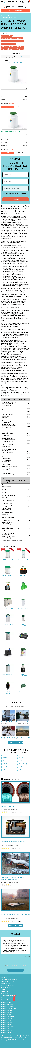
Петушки (5, 769)
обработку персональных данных (19, 195)
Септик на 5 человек (7, 41)
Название (8, 62)
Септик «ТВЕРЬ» (6, 1010)
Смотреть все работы (15, 742)
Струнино (5, 771)
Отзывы (3, 989)
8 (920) (21, 1038)
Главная (4, 16)
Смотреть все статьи (16, 925)
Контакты (4, 993)
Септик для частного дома (8, 46)
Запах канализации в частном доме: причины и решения (13, 842)
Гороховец (5, 764)
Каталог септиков (14, 16)
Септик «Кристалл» (7, 1030)
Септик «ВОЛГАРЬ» (7, 1026)
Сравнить (21, 107)
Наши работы (5, 987)
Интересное (5, 991)
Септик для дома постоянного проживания (12, 38)
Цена (3, 62)
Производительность (18, 62)
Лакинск (20, 768)
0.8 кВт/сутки (5, 49)
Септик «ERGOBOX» (7, 1006)
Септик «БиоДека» (7, 996)
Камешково (5, 757)
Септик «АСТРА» (6, 1018)
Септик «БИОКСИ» (7, 1014)
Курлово (5, 768)
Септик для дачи (20, 46)
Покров (20, 769)
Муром (20, 760)
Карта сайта (4, 1042)
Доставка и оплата (7, 985)
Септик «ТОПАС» (6, 1012)
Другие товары (6, 983)
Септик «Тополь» (7, 1024)
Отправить (15, 199)
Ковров (20, 766)
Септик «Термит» (7, 1022)
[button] (5, 965)
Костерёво (21, 758)
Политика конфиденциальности (17, 1042)
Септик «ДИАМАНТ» (7, 1020)
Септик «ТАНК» (6, 1002)
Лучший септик (12, 49)
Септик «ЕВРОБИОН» (8, 1016)
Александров (6, 755)
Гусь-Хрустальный (23, 764)
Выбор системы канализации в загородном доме (15, 915)
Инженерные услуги (7, 981)
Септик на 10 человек (18, 41)
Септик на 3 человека (7, 35)
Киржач (5, 766)
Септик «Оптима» (7, 998)
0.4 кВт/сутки (21, 49)
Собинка (20, 761)
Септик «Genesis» (6, 1000)
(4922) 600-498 (9, 6)
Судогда (20, 771)
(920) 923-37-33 (21, 6)
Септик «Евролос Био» (8, 1008)
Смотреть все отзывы (15, 970)
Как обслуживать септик (9, 806)
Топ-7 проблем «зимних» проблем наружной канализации (12, 878)
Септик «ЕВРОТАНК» (8, 1028)
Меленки (5, 760)
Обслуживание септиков (9, 979)
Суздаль (5, 763)
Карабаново (21, 757)
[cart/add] (7, 107)
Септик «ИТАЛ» (6, 1032)
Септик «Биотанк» (7, 1004)
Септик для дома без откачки (9, 44)
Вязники (20, 755)
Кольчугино (6, 758)
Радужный (5, 761)
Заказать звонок (15, 11)
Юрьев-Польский (23, 763)
